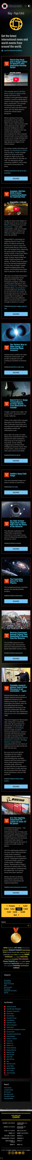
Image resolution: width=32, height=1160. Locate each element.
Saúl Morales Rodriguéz (14, 1009)
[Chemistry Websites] (16, 936)
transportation (7, 173)
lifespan (5, 961)
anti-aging (17, 948)
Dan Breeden (10, 1016)
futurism (19, 955)
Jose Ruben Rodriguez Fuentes (16, 1029)
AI (8, 948)
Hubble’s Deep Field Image (18, 474)
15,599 (22, 912)
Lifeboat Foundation (12, 1150)
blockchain (9, 952)
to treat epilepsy (18, 728)
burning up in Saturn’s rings (13, 245)
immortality (24, 957)
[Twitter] (12, 1152)
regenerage (7, 963)
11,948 (15, 912)
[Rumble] (23, 1152)
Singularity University (10, 991)
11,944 (12, 909)
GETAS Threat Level (16, 1117)
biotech (19, 950)
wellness (16, 968)
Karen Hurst (10, 1027)
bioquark (12, 950)
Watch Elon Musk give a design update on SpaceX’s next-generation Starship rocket (18, 63)
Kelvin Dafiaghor (12, 1025)
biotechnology (26, 950)
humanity (14, 957)
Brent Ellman (10, 1059)
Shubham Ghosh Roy (13, 1011)
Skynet (6, 992)
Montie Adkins (11, 1068)
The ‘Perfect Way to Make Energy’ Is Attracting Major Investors (18, 347)
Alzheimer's (11, 948)
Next (15, 915)
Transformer (8, 227)
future (15, 955)
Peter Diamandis (9, 984)
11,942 (25, 905)
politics (23, 961)
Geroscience (7, 1088)
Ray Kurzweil (8, 987)
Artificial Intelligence (25, 948)
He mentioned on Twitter (18, 150)
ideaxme (18, 957)
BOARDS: (19, 1133)
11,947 (9, 912)
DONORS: (11, 1133)
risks (24, 963)
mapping (19, 306)
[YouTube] (19, 1152)
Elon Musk (24, 171)
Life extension (23, 959)
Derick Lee (10, 1043)
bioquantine (5, 950)
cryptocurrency (22, 952)
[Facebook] (9, 1152)
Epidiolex (7, 742)
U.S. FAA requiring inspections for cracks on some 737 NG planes (18, 820)
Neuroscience (20, 961)
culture (27, 952)
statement (13, 286)
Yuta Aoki (9, 1041)
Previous (12, 905)
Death (29, 952)
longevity (12, 961)
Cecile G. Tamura (12, 1038)
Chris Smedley (11, 1073)
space (5, 309)
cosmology (18, 543)
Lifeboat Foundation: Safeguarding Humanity (11, 6)
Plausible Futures (9, 1096)
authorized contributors (15, 50)
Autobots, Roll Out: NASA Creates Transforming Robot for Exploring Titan (18, 194)
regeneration (15, 963)
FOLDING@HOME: (5, 1138)
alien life (19, 171)
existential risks (6, 955)
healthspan (9, 957)
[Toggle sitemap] (26, 6)
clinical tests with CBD (11, 713)
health (26, 954)
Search (28, 926)
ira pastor (15, 959)
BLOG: (18, 1131)
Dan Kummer (11, 1032)
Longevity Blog (8, 1090)
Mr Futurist (7, 1092)
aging (5, 948)
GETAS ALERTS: (20, 1127)
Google (23, 954)
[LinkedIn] (16, 1152)
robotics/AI (24, 306)
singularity (27, 963)
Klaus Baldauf (11, 1036)
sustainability (10, 965)
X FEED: (5, 1131)
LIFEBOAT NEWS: (20, 1123)
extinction (12, 954)
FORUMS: (12, 1145)
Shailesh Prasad (11, 1018)
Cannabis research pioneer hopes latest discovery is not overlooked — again (18, 688)
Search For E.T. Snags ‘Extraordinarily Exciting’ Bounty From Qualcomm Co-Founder (19, 403)
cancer (18, 952)
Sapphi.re (28, 1150)
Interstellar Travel (8, 959)
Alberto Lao (11, 487)
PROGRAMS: (19, 1138)
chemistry (6, 781)
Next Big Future (8, 1094)
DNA (5, 985)
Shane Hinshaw (11, 1048)
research (21, 963)
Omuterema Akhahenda (14, 887)
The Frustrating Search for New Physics (16, 581)
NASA (16, 961)
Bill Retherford (12, 455)
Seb (8, 1061)
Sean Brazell (10, 1054)
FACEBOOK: (4, 1123)
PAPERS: (19, 1141)
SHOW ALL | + (6, 1075)
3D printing (7, 980)
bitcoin (5, 952)
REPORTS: (19, 1136)
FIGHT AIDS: (7, 1136)
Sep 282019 (6, 63)
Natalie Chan (10, 1052)
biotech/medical (19, 779)
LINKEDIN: (6, 1127)
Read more (16, 178)
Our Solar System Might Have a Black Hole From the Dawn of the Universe (18, 523)
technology (16, 966)
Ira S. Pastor (10, 1070)
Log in (5, 50)
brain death (14, 952)
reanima (28, 961)
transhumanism (25, 965)
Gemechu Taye (11, 1022)
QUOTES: (19, 1145)
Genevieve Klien (12, 171)
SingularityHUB (8, 1098)
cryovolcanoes (20, 288)
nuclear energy (20, 367)
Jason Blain (10, 1066)
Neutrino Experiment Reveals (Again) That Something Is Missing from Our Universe (19, 635)
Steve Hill (9, 1057)
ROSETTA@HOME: (9, 1141)
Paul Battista (12, 543)
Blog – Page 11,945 (16, 13)
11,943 (6, 909)
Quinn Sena (10, 1013)
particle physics (19, 596)
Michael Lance (11, 1064)
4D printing (7, 982)
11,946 (25, 909)
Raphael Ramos (11, 1050)
